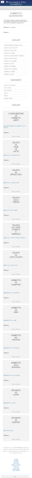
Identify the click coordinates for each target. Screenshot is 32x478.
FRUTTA (6, 95)
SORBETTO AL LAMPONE (10, 61)
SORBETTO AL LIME (9, 63)
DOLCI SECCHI (8, 90)
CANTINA (16, 463)
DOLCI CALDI (7, 88)
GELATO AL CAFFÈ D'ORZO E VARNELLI (14, 55)
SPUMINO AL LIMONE (9, 71)
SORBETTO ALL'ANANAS (10, 66)
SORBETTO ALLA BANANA (10, 69)
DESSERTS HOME (8, 98)
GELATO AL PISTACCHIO (10, 50)
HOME (16, 459)
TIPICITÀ (16, 467)
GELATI (6, 93)
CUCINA (16, 461)
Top (15, 476)
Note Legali (20, 452)
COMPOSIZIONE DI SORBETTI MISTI (13, 45)
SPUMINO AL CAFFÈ (9, 74)
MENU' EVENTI (16, 465)
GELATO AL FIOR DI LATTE (11, 48)
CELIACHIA (16, 468)
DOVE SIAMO (16, 470)
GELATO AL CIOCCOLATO (10, 58)
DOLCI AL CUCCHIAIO (10, 85)
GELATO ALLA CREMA (9, 53)
